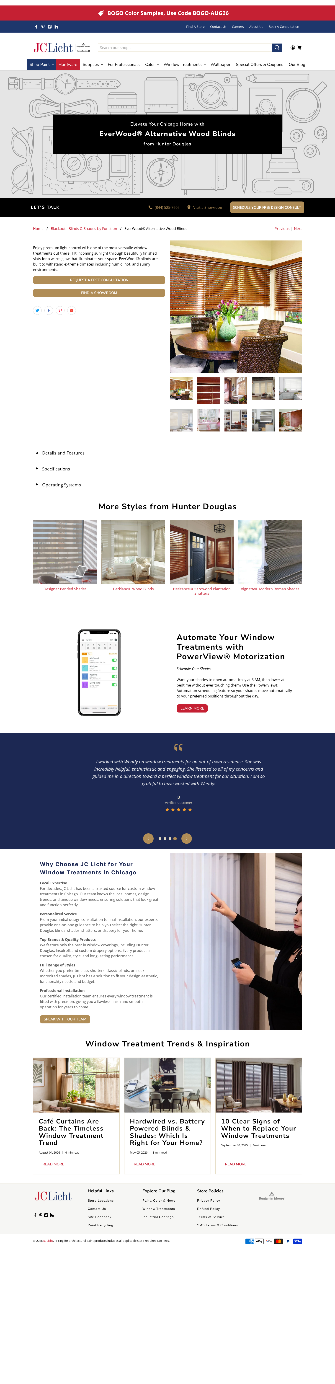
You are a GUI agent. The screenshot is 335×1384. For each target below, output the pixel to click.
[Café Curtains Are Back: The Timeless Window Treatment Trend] (76, 1085)
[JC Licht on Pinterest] (43, 26)
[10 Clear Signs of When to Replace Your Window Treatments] (259, 1085)
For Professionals (124, 64)
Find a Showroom (99, 292)
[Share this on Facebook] (48, 310)
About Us (256, 26)
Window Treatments (158, 1209)
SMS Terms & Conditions (217, 1225)
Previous (282, 228)
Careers (238, 26)
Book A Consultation (284, 26)
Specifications (52, 469)
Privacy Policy (208, 1200)
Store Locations (101, 1200)
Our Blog (297, 64)
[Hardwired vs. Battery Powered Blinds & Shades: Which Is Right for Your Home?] (167, 1085)
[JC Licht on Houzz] (56, 26)
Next (298, 228)
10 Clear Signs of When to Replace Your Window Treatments (258, 1128)
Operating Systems (58, 485)
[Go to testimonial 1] (160, 838)
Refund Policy (208, 1209)
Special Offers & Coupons (259, 64)
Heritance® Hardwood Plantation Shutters (202, 591)
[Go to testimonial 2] (165, 838)
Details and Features (60, 453)
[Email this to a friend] (71, 310)
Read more (53, 1164)
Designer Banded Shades (65, 588)
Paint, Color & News (158, 1200)
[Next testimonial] (186, 838)
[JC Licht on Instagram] (49, 26)
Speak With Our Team (65, 1019)
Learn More (192, 708)
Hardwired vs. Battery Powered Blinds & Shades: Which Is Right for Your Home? (167, 1132)
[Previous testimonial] (148, 838)
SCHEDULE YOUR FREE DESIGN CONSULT (267, 207)
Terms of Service (211, 1217)
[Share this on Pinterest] (60, 310)
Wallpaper (220, 64)
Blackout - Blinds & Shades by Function (84, 228)
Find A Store (195, 26)
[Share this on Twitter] (37, 310)
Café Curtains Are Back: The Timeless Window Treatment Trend (71, 1132)
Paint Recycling (100, 1225)
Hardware (68, 64)
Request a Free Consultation (99, 280)
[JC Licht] (62, 47)
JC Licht (48, 1241)
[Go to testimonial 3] (170, 838)
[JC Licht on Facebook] (36, 26)
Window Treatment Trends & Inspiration (167, 1043)
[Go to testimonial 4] (175, 838)
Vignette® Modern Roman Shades (270, 588)
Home (38, 228)
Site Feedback (99, 1217)
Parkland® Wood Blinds (133, 588)
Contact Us (218, 26)
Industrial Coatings (158, 1217)
